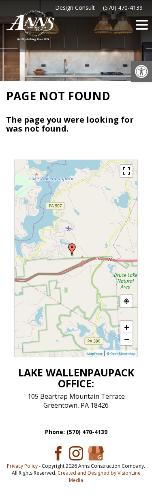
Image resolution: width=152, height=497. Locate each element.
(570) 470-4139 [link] (123, 7)
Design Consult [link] (75, 7)
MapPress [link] (95, 354)
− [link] (127, 339)
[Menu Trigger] (142, 24)
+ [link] (127, 327)
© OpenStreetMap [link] (121, 354)
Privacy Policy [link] (22, 465)
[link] (141, 71)
